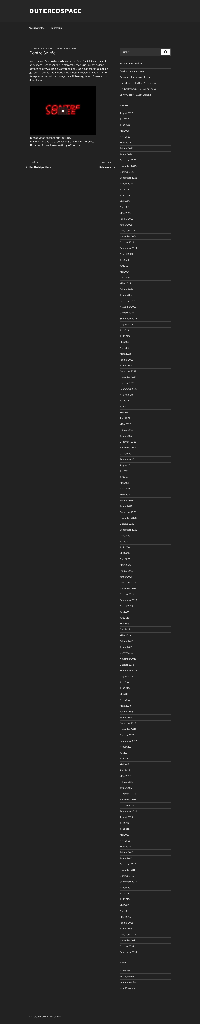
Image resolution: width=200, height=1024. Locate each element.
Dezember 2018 (128, 653)
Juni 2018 (125, 688)
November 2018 (128, 658)
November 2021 (128, 447)
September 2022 (128, 389)
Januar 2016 (126, 858)
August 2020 (126, 535)
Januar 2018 (126, 717)
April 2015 (125, 911)
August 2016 (126, 817)
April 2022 (125, 418)
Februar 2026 (126, 148)
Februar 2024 (126, 289)
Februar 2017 (126, 782)
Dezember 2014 (128, 934)
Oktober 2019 (127, 594)
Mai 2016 (124, 834)
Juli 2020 (124, 541)
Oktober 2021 (127, 453)
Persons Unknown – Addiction (135, 77)
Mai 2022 (124, 412)
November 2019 (128, 588)
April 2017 (125, 770)
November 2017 (128, 729)
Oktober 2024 (127, 242)
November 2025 (128, 166)
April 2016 (125, 840)
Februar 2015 (126, 922)
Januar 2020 (126, 576)
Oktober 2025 (127, 172)
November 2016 (128, 799)
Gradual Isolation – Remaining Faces (138, 89)
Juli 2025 (124, 189)
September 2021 (128, 459)
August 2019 (126, 606)
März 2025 (125, 213)
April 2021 (125, 488)
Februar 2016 (126, 852)
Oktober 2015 (127, 875)
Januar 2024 (126, 295)
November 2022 (128, 377)
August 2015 (126, 887)
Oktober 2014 (127, 946)
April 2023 (125, 348)
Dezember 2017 (128, 723)
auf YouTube (63, 137)
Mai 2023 (125, 342)
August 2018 (126, 676)
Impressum (56, 28)
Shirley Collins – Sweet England (135, 94)
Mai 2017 (124, 764)
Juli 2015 (124, 893)
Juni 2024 (125, 265)
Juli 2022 (124, 400)
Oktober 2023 (127, 312)
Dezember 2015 (128, 864)
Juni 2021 (124, 477)
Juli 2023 (124, 330)
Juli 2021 (124, 471)
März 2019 (125, 635)
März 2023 (125, 353)
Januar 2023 (126, 365)
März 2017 (125, 776)
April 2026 (125, 136)
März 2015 (125, 917)
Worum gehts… (37, 28)
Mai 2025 (125, 201)
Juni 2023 (125, 336)
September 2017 (128, 741)
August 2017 (126, 746)
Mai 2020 (125, 553)
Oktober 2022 (127, 383)
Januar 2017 (126, 787)
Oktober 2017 (127, 735)
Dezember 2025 (128, 160)
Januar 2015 (126, 928)
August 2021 (126, 465)
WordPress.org (127, 988)
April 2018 (125, 699)
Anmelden (125, 970)
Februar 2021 (126, 500)
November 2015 (128, 870)
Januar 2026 (126, 154)
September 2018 (128, 670)
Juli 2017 (124, 752)
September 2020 (128, 529)
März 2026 (125, 142)
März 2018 (125, 705)
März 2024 (125, 283)
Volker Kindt (68, 48)
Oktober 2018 (127, 664)
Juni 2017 (124, 758)
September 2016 (128, 811)
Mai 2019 (124, 623)
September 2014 (128, 952)
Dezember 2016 (128, 793)
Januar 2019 (126, 647)
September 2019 (128, 600)
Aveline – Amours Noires (132, 71)
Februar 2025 (126, 218)
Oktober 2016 (127, 805)
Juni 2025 (125, 195)
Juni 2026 (125, 125)
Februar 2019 (126, 641)
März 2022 (125, 424)
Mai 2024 (125, 271)
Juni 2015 (125, 899)
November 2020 (128, 518)
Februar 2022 (126, 430)
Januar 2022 (126, 436)
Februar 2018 (126, 711)
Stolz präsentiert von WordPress (44, 1016)
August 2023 (126, 324)
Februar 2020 (127, 570)
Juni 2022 (125, 406)
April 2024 (125, 277)
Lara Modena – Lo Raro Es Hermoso (138, 83)
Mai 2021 (124, 482)
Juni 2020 (125, 547)
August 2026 (126, 113)
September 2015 (128, 881)
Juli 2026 (124, 119)
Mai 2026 (125, 130)
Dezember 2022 (128, 371)
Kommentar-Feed (128, 982)
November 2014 (128, 940)
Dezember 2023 (128, 301)
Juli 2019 (124, 611)
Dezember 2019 (128, 582)
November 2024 (128, 236)
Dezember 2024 (128, 230)
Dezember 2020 (128, 512)
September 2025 (128, 177)
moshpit (69, 76)
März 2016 (125, 846)
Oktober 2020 (127, 523)
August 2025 (126, 183)
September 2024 (128, 248)
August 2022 (126, 394)
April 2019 (125, 629)
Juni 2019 (125, 617)
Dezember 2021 (128, 441)
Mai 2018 (124, 694)
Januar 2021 (126, 506)
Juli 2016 (124, 823)
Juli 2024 (124, 260)
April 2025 (125, 207)
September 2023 (128, 318)
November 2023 (128, 306)
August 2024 (126, 254)
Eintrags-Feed (127, 976)
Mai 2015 (124, 905)
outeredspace (55, 11)
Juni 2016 (125, 829)
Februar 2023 (126, 359)
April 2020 (125, 559)
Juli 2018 (124, 682)
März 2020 (125, 565)
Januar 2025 (126, 224)
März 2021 (125, 494)
